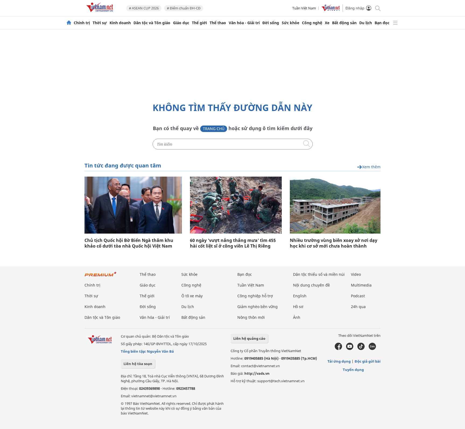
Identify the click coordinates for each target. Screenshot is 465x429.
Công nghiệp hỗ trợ (255, 295)
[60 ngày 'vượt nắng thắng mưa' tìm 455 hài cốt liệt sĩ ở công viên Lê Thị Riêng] (236, 205)
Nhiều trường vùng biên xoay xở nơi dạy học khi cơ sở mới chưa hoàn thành (333, 243)
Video (356, 274)
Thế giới (199, 23)
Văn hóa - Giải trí (244, 23)
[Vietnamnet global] (330, 10)
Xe (327, 23)
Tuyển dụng (353, 369)
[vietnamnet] (100, 13)
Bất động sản (344, 23)
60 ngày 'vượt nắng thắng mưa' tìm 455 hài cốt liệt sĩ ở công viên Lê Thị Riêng (233, 243)
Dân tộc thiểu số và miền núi (319, 274)
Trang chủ (213, 128)
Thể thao (218, 23)
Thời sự (100, 23)
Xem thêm (371, 167)
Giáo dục (181, 23)
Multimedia (361, 285)
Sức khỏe (290, 23)
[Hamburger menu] (395, 23)
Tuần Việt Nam (304, 8)
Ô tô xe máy (192, 295)
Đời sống (270, 23)
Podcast (358, 295)
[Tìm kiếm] (377, 8)
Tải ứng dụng (339, 361)
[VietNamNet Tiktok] (361, 348)
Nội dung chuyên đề (311, 285)
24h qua (358, 306)
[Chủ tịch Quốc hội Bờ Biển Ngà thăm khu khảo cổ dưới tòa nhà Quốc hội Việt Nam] (133, 205)
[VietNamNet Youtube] (349, 348)
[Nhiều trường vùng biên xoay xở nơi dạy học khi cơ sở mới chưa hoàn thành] (335, 205)
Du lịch (365, 23)
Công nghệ (312, 23)
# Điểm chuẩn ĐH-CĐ (183, 8)
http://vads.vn (257, 373)
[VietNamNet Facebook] (338, 348)
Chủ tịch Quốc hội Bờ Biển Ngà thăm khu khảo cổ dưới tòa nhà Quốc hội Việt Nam (128, 243)
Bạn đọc (382, 23)
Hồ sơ (298, 306)
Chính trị (82, 23)
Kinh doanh (120, 23)
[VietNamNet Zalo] (372, 348)
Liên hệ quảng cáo (249, 338)
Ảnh (296, 317)
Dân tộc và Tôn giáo (151, 23)
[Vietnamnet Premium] (100, 276)
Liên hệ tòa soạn (138, 363)
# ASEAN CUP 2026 (144, 8)
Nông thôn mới (251, 317)
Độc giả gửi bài (368, 361)
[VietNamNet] (69, 22)
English (300, 295)
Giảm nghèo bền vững (257, 306)
